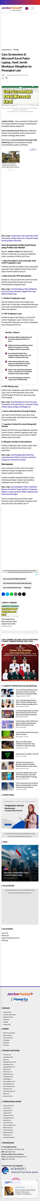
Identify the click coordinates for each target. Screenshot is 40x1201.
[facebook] (2, 2)
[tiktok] (14, 2)
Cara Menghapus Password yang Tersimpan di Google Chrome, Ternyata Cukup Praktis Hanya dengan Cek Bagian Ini (20, 404)
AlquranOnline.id (8, 1096)
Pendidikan (6, 1040)
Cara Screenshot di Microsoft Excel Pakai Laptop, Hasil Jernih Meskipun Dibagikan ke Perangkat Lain (10, 621)
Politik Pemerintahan (9, 1033)
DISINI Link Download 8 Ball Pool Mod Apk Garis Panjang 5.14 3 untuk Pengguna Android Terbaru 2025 (20, 347)
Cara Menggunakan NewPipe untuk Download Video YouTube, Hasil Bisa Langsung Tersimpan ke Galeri (19, 457)
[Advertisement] (20, 30)
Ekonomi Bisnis (7, 1035)
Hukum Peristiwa (8, 1038)
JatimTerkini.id (7, 1108)
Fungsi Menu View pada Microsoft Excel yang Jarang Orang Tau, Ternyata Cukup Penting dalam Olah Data (20, 238)
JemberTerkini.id (6, 49)
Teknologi (16, 49)
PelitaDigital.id (7, 1079)
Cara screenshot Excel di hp (12, 587)
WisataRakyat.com (8, 1084)
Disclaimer (6, 1019)
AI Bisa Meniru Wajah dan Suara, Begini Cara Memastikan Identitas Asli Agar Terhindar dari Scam (19, 363)
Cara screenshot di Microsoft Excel (14, 579)
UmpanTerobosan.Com (10, 938)
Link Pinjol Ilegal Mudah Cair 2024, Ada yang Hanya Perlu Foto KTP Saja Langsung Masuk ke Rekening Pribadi (27, 713)
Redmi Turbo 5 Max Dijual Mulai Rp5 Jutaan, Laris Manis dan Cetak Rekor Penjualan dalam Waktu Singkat (20, 371)
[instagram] (8, 2)
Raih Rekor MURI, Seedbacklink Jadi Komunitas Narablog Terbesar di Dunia (20, 339)
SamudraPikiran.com (9, 1081)
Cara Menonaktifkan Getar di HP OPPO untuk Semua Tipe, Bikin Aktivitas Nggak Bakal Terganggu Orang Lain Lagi (27, 775)
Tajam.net (6, 1059)
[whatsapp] (11, 594)
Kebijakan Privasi (8, 1017)
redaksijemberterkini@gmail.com (16, 1157)
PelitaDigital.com (8, 1076)
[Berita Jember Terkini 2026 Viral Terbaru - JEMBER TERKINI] (12, 10)
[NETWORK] (26, 8)
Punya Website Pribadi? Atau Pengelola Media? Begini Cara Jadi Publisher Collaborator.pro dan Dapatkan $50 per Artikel (19, 355)
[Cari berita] (37, 2)
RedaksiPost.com (8, 1074)
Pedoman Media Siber (9, 1014)
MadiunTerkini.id (8, 1127)
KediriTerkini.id (7, 1135)
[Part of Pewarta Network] (20, 1001)
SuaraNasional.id (8, 1057)
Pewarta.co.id (7, 1054)
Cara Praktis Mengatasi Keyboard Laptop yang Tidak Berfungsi (19, 378)
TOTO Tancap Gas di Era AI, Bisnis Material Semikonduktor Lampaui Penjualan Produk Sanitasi (27, 785)
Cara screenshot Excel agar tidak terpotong (17, 583)
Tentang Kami (7, 1012)
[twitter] (5, 2)
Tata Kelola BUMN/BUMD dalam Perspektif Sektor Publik (16, 874)
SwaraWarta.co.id (8, 1064)
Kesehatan (6, 1042)
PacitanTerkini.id (8, 1130)
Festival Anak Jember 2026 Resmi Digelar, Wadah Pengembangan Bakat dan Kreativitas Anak (27, 723)
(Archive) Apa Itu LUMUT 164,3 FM (27, 754)
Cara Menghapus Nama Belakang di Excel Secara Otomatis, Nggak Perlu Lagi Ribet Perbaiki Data (19, 291)
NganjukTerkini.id (8, 1132)
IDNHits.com (7, 1069)
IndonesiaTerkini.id (8, 1105)
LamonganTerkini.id (8, 1137)
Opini (6, 869)
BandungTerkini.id (8, 1115)
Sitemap (5, 940)
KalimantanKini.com (9, 1086)
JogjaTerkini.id (7, 1113)
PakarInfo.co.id (7, 1089)
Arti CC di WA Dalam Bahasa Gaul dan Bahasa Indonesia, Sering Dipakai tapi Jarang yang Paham (27, 692)
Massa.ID (5, 935)
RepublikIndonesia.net (9, 1062)
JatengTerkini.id (7, 1110)
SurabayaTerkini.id (8, 1118)
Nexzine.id (6, 1093)
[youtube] (11, 2)
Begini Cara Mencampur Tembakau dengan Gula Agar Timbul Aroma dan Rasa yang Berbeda (25, 744)
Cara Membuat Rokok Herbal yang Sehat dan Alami (27, 733)
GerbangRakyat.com (9, 1067)
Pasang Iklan (7, 1024)
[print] (15, 594)
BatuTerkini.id (7, 1120)
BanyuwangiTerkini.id (9, 1125)
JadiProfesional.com (9, 1091)
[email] (20, 594)
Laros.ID (5, 933)
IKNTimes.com (7, 1072)
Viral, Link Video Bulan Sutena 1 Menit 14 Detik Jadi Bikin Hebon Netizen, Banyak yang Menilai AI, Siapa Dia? (26, 702)
